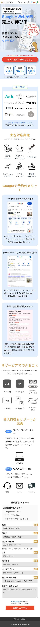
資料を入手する (20, 608)
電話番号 (5, 561)
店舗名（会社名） (9, 542)
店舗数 (4, 533)
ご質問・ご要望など (10, 586)
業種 (4, 525)
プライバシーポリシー (20, 619)
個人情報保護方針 (16, 602)
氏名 (4, 552)
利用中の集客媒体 (9, 577)
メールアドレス (8, 569)
